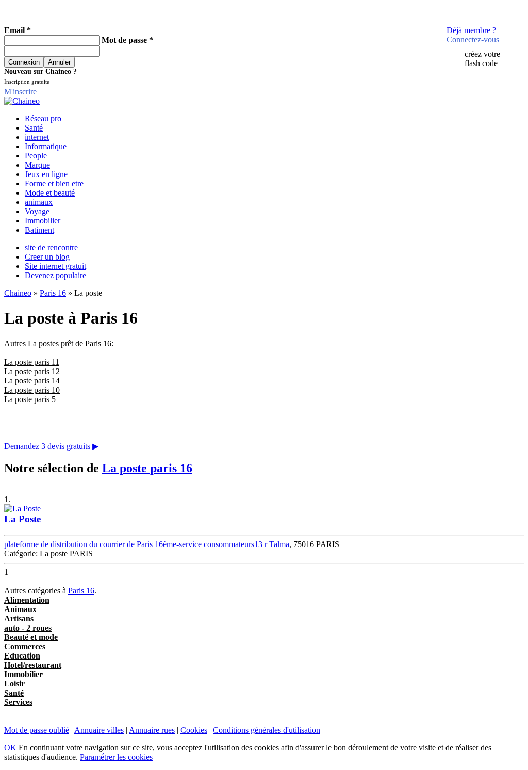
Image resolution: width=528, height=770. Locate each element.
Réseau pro (43, 118)
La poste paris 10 (32, 390)
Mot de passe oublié (36, 730)
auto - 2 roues (28, 627)
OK (10, 747)
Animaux (20, 609)
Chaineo (17, 292)
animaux (39, 202)
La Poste (22, 519)
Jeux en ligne (46, 174)
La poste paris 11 (31, 362)
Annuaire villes (99, 730)
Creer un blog (47, 256)
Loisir (14, 683)
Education (22, 655)
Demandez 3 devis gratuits (51, 446)
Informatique (46, 146)
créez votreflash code (482, 59)
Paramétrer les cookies (116, 756)
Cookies (193, 730)
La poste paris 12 (32, 371)
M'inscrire (20, 91)
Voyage (37, 211)
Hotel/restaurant (32, 665)
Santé (34, 127)
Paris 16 (53, 292)
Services (18, 702)
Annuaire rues (152, 730)
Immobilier (42, 220)
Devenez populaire (55, 275)
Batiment (39, 230)
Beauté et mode (31, 637)
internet (37, 137)
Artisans (19, 618)
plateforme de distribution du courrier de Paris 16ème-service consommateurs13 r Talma (146, 544)
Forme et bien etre (54, 183)
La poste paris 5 (30, 399)
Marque (37, 165)
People (36, 155)
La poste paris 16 (147, 468)
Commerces (24, 646)
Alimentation (27, 600)
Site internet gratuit (55, 266)
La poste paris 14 (32, 380)
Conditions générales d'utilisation (266, 730)
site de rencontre (51, 247)
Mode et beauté (50, 192)
